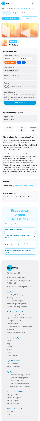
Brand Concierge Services (16, 333)
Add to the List (11, 18)
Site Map (10, 412)
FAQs (8, 415)
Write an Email (11, 59)
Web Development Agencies (17, 304)
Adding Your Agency (14, 398)
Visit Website (11, 62)
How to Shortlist (12, 324)
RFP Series (11, 330)
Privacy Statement (13, 367)
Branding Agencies (13, 298)
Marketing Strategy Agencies (17, 295)
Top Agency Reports (14, 321)
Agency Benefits (12, 395)
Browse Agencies (7, 8)
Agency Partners (13, 404)
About (9, 341)
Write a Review (20, 102)
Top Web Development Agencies (18, 387)
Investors (10, 350)
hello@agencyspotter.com (16, 277)
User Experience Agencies (16, 301)
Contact (9, 347)
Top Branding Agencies (15, 381)
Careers (9, 352)
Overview (7, 13)
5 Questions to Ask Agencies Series (19, 327)
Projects (15, 13)
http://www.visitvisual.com (24, 186)
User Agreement (12, 364)
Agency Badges (12, 401)
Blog (8, 344)
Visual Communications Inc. (25, 8)
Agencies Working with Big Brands (19, 318)
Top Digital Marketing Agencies (18, 378)
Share (28, 18)
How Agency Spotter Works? (17, 315)
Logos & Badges (12, 355)
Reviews (24, 13)
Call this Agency (26, 59)
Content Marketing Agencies (17, 307)
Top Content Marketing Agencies (18, 375)
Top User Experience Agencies (18, 384)
